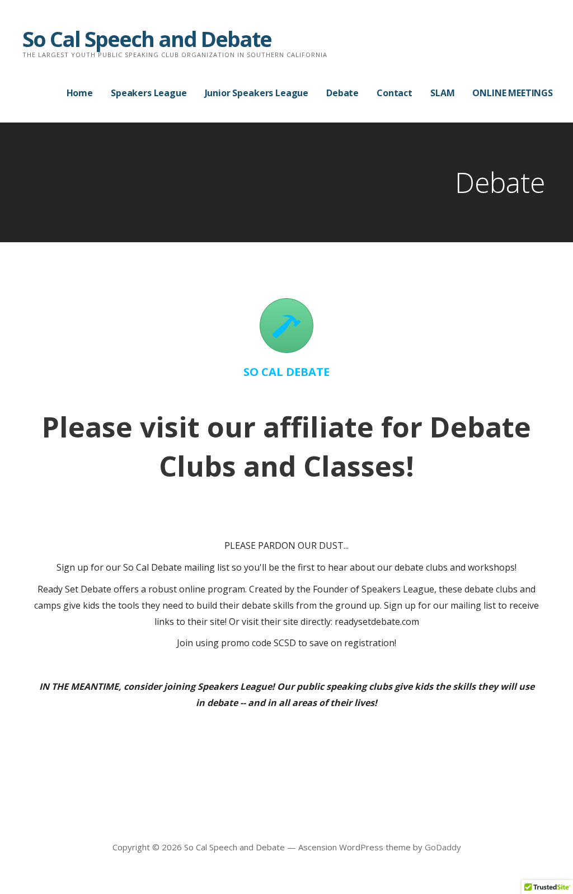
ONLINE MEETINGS (512, 93)
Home (80, 93)
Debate (342, 93)
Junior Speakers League (256, 93)
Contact (394, 93)
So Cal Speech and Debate (146, 38)
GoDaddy (443, 847)
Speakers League (149, 93)
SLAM (442, 93)
